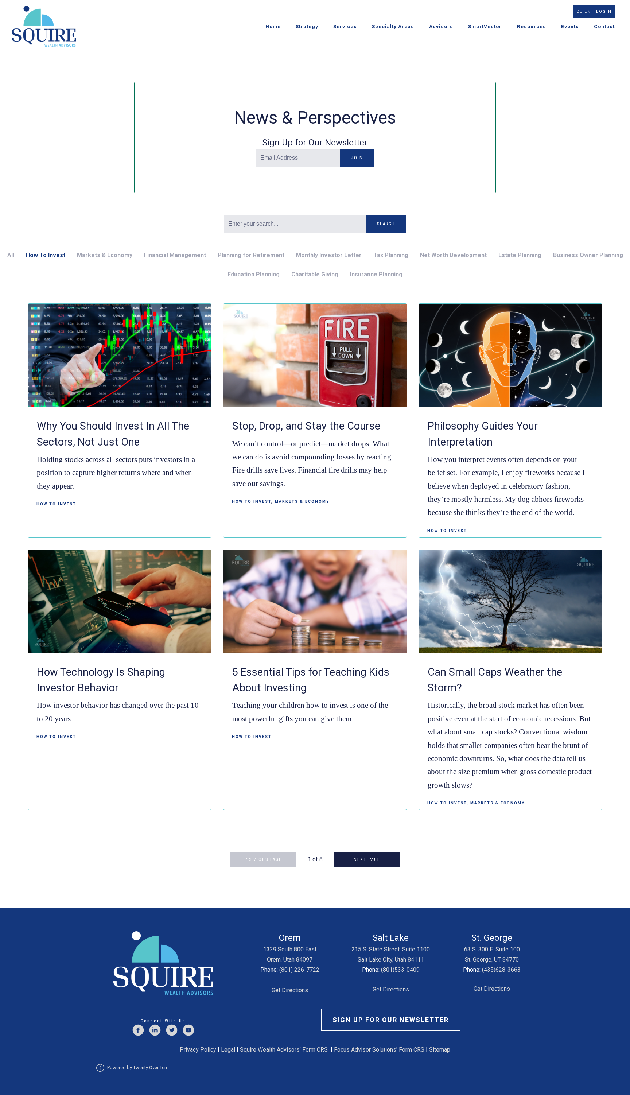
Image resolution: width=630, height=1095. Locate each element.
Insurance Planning (376, 274)
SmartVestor (485, 26)
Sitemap (439, 1049)
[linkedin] (155, 1030)
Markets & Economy (104, 255)
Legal (228, 1049)
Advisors (441, 26)
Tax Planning (390, 255)
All (10, 255)
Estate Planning (519, 255)
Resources (531, 26)
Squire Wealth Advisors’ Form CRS (284, 1049)
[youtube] (188, 1030)
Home (273, 26)
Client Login (594, 11)
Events (570, 26)
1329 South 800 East (289, 949)
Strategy (307, 26)
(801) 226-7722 (299, 969)
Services (345, 26)
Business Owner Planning (588, 255)
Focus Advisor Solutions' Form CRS (379, 1049)
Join (357, 157)
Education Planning (254, 274)
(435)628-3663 (501, 969)
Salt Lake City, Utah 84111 (391, 959)
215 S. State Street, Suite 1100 (390, 949)
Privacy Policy (198, 1049)
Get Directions (290, 990)
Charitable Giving (314, 274)
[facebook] (138, 1030)
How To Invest (45, 255)
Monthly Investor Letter (329, 255)
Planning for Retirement (251, 255)
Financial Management (175, 255)
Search (386, 223)
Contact (604, 26)
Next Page (367, 859)
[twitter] (172, 1030)
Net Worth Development (453, 255)
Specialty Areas (393, 26)
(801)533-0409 (400, 969)
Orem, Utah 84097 (289, 959)
